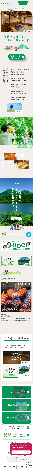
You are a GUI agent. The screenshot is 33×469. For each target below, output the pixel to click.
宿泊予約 (23, 3)
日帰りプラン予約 (23, 1)
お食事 (21, 467)
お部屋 (13, 467)
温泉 (5, 467)
